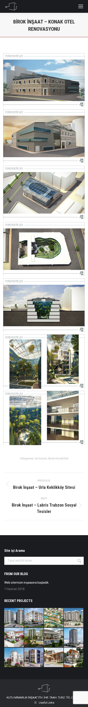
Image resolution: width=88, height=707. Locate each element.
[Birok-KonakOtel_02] (44, 136)
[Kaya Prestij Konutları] (34, 638)
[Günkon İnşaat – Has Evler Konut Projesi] (74, 618)
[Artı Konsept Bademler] (14, 638)
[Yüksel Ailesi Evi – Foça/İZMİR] (54, 658)
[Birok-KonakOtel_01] (44, 80)
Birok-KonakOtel (58, 458)
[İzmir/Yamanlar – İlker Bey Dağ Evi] (74, 658)
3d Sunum (41, 458)
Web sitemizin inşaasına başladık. (26, 582)
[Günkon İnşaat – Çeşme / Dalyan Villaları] (54, 638)
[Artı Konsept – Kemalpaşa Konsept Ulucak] (34, 618)
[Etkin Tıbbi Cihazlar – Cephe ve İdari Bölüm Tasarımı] (34, 658)
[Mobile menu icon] (81, 6)
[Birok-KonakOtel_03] (44, 193)
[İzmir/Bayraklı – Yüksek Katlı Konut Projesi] (74, 638)
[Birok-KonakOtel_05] (44, 305)
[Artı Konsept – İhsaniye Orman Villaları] (54, 618)
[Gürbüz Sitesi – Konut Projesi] (14, 618)
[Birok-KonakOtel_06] (44, 362)
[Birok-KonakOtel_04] (44, 249)
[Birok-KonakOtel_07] (44, 418)
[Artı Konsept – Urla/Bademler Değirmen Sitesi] (14, 658)
